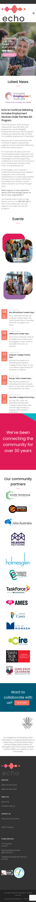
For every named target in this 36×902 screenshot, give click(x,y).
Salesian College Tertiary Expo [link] (19, 356)
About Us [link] (5, 802)
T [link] (1, 843)
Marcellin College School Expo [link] (22, 397)
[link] (13, 13)
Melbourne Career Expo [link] (19, 333)
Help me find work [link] (9, 785)
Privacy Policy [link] (28, 899)
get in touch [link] (21, 703)
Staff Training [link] (7, 827)
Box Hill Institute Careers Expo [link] (21, 312)
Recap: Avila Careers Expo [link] (20, 378)
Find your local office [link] (10, 818)
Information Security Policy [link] (13, 899)
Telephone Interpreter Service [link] (14, 857)
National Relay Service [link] (10, 850)
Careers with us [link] (8, 806)
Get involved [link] (9, 55)
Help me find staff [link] (9, 789)
